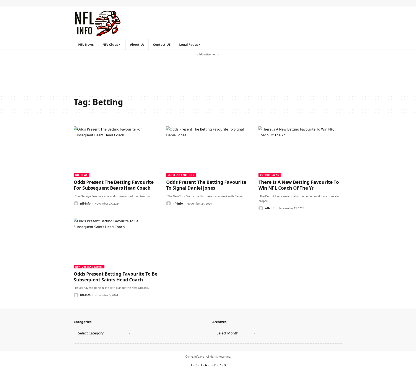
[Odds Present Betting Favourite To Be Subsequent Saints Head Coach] (116, 243)
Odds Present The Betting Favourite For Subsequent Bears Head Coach (114, 185)
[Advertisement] (83, 73)
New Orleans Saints (89, 266)
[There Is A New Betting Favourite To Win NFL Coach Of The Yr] (300, 151)
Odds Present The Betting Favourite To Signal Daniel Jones (206, 185)
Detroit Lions (269, 174)
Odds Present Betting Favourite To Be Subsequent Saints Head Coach (115, 277)
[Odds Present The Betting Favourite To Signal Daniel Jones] (208, 151)
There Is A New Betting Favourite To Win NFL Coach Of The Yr (298, 185)
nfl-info (85, 203)
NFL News (81, 174)
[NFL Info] (97, 23)
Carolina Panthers (181, 174)
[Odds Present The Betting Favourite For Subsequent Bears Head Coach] (116, 151)
